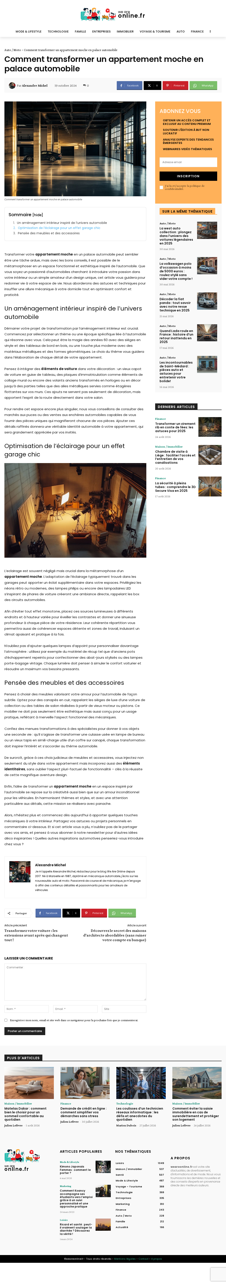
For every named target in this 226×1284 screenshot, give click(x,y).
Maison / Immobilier (169, 446)
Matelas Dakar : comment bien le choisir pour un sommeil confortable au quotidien (25, 1114)
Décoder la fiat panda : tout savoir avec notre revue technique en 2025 (175, 304)
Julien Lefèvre (13, 1125)
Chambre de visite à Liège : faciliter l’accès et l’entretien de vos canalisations (175, 457)
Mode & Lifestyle (69, 1162)
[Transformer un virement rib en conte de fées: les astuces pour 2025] (210, 427)
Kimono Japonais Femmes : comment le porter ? (75, 1170)
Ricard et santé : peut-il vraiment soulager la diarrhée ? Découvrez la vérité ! (76, 1229)
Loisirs (64, 1220)
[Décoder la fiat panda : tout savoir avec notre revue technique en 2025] (207, 301)
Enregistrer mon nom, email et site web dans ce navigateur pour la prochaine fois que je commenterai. (74, 1020)
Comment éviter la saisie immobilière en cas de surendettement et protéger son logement (195, 1114)
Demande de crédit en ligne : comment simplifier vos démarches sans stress (83, 1112)
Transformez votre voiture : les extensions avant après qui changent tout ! (36, 935)
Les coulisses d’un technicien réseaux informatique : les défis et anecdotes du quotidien (139, 1114)
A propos (156, 1259)
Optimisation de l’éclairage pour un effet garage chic (59, 228)
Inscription (188, 176)
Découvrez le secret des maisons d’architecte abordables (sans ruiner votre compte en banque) (114, 935)
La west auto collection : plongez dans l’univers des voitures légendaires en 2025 (176, 235)
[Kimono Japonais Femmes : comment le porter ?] (103, 1167)
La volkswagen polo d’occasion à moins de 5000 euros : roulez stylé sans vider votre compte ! (176, 271)
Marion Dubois (126, 1125)
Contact (143, 1259)
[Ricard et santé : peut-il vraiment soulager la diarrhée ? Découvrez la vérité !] (103, 1225)
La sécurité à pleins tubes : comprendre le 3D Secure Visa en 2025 (175, 487)
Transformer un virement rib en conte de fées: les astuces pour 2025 (175, 427)
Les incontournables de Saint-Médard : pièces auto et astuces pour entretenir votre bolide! (176, 371)
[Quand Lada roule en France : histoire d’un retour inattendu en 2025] (207, 333)
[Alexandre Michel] (13, 85)
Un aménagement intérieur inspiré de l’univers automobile (62, 223)
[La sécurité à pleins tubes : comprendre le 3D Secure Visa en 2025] (210, 486)
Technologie (124, 1103)
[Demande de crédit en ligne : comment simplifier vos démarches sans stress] (85, 1083)
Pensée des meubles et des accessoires (49, 233)
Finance (160, 418)
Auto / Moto (12, 50)
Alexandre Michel (34, 85)
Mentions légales (125, 1259)
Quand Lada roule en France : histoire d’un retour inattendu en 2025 (176, 336)
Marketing (65, 1186)
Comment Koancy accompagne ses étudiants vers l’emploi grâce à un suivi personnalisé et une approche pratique (76, 1198)
